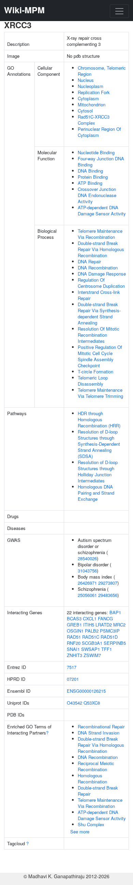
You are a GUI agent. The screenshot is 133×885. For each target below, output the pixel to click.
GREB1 (74, 624)
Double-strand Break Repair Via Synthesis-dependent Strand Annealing (99, 313)
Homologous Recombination (92, 778)
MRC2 (119, 624)
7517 (71, 667)
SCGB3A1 (92, 643)
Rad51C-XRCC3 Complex (93, 119)
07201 (73, 679)
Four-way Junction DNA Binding (101, 161)
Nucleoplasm (90, 86)
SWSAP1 (90, 649)
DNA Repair (89, 261)
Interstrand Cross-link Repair (99, 295)
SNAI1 (73, 649)
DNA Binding (90, 170)
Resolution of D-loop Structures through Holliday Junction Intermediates (98, 471)
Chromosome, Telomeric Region (102, 71)
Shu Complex (91, 824)
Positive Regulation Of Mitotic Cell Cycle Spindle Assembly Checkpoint (100, 356)
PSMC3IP (110, 630)
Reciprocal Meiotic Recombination (96, 766)
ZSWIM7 (92, 655)
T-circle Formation (95, 371)
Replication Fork (94, 92)
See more (79, 831)
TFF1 (106, 649)
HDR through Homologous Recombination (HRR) (99, 419)
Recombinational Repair (101, 726)
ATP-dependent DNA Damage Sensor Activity (102, 210)
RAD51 (74, 637)
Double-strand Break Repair (98, 790)
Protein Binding (93, 177)
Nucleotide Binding (96, 152)
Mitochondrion (91, 104)
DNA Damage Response (102, 273)
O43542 (74, 703)
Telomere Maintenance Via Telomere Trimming (100, 393)
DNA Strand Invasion (98, 732)
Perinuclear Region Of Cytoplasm (99, 132)
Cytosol (85, 110)
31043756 (87, 570)
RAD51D (109, 637)
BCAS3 (74, 618)
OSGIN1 (75, 630)
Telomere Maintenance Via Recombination (100, 234)
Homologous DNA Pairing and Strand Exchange (96, 492)
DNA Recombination (98, 267)
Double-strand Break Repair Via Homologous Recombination (101, 249)
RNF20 (73, 643)
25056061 (87, 595)
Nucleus (86, 80)
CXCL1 (90, 618)
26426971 (87, 583)
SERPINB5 (115, 643)
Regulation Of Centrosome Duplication (101, 283)
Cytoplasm (88, 98)
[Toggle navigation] (119, 11)
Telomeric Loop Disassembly (93, 380)
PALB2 (92, 630)
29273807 (107, 583)
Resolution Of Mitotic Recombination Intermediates (98, 334)
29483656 (107, 595)
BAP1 (115, 612)
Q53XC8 (92, 703)
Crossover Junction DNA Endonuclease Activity (97, 195)
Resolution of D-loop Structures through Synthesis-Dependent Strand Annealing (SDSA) (99, 443)
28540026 (87, 558)
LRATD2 (103, 624)
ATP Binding (90, 183)
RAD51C (90, 637)
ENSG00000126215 (86, 691)
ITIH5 (88, 624)
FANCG (105, 618)
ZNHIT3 (74, 655)
